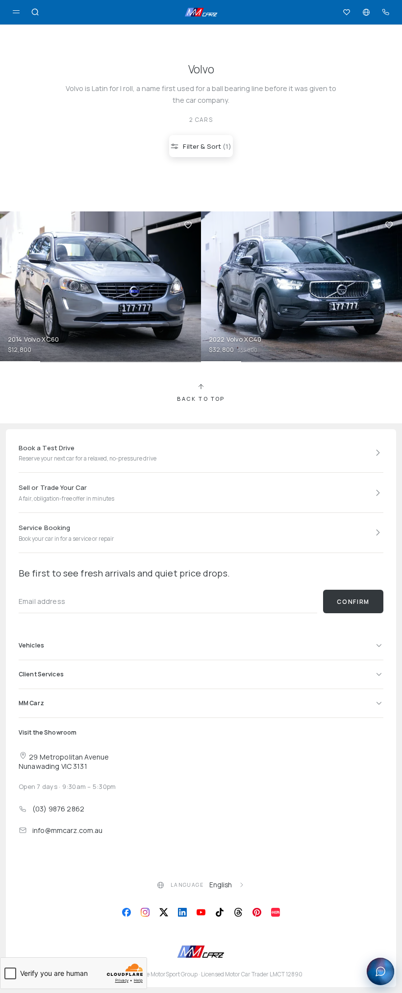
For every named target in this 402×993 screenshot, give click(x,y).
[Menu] (16, 12)
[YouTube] (201, 912)
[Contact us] (385, 12)
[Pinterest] (256, 912)
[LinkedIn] (182, 912)
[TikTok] (219, 912)
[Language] (366, 12)
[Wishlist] (346, 12)
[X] (163, 912)
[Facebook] (126, 912)
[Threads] (238, 912)
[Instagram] (145, 912)
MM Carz (31, 703)
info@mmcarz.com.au (67, 830)
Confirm (353, 602)
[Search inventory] (35, 12)
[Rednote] (275, 912)
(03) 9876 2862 (58, 808)
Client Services (41, 674)
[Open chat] (380, 971)
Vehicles (31, 645)
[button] (187, 224)
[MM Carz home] (201, 12)
